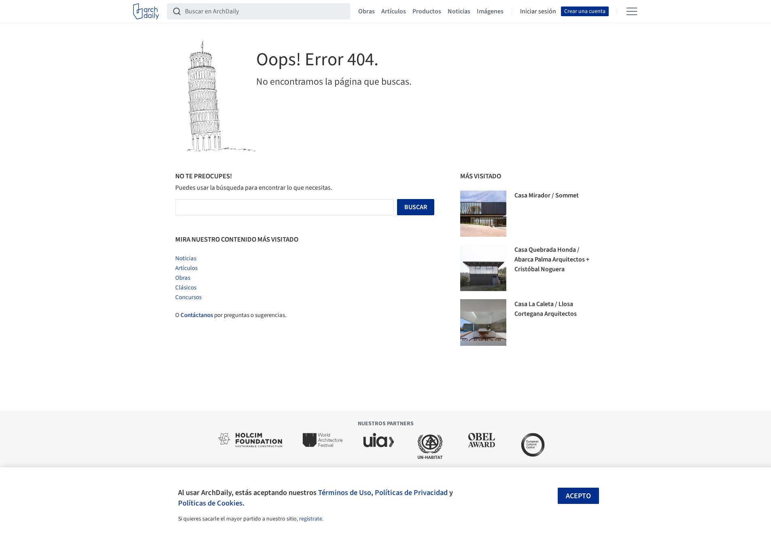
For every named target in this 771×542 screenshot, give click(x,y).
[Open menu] (631, 11)
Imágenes (490, 11)
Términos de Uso (344, 492)
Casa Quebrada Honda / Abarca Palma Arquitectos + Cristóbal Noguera (551, 259)
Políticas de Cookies (210, 503)
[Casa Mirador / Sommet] (483, 214)
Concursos (188, 297)
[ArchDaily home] (146, 11)
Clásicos (185, 287)
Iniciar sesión (538, 11)
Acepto (578, 496)
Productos (426, 11)
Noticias (459, 11)
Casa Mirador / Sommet (546, 195)
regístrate (310, 519)
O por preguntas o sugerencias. (231, 315)
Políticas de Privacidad (411, 492)
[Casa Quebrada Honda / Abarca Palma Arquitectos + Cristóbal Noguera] (483, 268)
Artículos (393, 11)
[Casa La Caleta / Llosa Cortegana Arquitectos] (483, 322)
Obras (366, 11)
